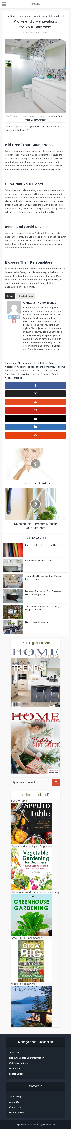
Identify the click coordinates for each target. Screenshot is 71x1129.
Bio (11, 296)
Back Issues (15, 1068)
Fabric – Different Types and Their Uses (44, 545)
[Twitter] (10, 317)
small (55, 374)
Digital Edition (16, 1073)
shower (46, 374)
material (27, 370)
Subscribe (14, 1052)
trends (19, 377)
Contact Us (15, 1107)
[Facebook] (14, 317)
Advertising (15, 1096)
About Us (14, 1102)
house (9, 370)
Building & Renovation (18, 16)
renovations (25, 374)
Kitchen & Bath (56, 16)
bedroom (24, 363)
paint (36, 370)
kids (18, 370)
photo (58, 370)
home (62, 366)
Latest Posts (27, 296)
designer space (26, 366)
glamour (52, 366)
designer (11, 366)
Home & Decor (39, 16)
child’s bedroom (43, 126)
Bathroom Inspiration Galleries (39, 560)
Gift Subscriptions (18, 1063)
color (52, 363)
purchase (11, 374)
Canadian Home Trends (37, 32)
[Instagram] (18, 317)
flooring (41, 366)
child (34, 363)
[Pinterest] (14, 321)
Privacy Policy (16, 1112)
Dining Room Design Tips (37, 622)
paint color (47, 370)
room (36, 374)
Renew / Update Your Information (26, 1057)
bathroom (11, 363)
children (43, 363)
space (9, 377)
